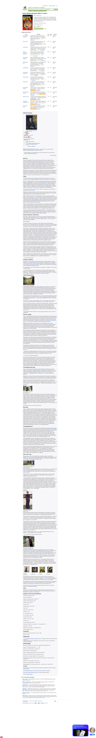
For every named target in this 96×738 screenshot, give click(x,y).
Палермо (48, 320)
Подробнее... (32, 45)
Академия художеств (34, 144)
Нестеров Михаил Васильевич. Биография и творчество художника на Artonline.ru (36, 670)
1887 (52, 217)
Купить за (38, 28)
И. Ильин (45, 552)
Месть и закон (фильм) (26, 681)
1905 (24, 447)
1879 (24, 184)
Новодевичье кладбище (33, 586)
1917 (32, 548)
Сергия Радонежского (51, 287)
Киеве (27, 317)
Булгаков (29, 548)
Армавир (37, 458)
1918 (27, 458)
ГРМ (32, 602)
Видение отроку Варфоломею (29, 285)
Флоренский (26, 548)
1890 (40, 286)
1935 (53, 553)
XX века (34, 513)
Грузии (29, 332)
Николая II (25, 331)
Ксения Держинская (33, 555)
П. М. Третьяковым (52, 262)
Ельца (43, 162)
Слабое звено (25, 81)
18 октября (41, 149)
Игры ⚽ (44, 10)
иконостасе (28, 333)
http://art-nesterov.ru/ (26, 667)
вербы (42, 235)
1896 (50, 311)
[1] (49, 174)
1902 (39, 396)
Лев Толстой (33, 553)
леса (32, 235)
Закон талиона (25, 695)
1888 (41, 242)
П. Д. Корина (27, 486)
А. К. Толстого (51, 447)
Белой (24, 237)
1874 (27, 178)
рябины (39, 235)
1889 (35, 263)
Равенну (24, 321)
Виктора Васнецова (34, 130)
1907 (25, 408)
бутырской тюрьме (48, 589)
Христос (28, 399)
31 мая (36, 149)
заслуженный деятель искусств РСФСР (33, 150)
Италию (30, 264)
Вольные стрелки (26, 96)
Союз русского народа (37, 405)
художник (29, 141)
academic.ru (25, 10)
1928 (24, 528)
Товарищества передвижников (43, 311)
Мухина (51, 551)
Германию (37, 264)
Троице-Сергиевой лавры (45, 290)
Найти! (56, 9)
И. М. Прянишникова (41, 182)
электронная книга (33, 90)
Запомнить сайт (45, 5)
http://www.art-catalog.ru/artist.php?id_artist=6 (30, 672)
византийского (44, 321)
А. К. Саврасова (47, 195)
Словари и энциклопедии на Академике (36, 7)
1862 (38, 149)
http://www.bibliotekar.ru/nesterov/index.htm (34, 638)
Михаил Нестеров (29, 674)
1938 (25, 589)
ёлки (47, 234)
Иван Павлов (50, 553)
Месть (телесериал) (26, 692)
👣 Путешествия (25, 701)
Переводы (35, 10)
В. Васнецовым (33, 324)
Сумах (46, 345)
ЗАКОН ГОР (24, 688)
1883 (53, 195)
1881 (37, 189)
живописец (32, 141)
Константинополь (53, 320)
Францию (33, 264)
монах (42, 250)
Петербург (44, 189)
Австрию (27, 264)
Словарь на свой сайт (52, 5)
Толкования (30, 10)
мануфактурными (26, 165)
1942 (44, 149)
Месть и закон (25, 41)
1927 (31, 486)
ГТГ (31, 597)
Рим (45, 320)
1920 (40, 459)
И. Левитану (50, 231)
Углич (33, 415)
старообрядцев (47, 429)
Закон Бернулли (25, 684)
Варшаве (40, 347)
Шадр (46, 551)
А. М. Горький (31, 534)
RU (56, 5)
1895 (43, 358)
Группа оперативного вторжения (25, 52)
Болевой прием (25, 67)
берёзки (42, 234)
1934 (48, 551)
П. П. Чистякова (32, 190)
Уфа (28, 133)
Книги (40, 10)
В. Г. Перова (48, 182)
